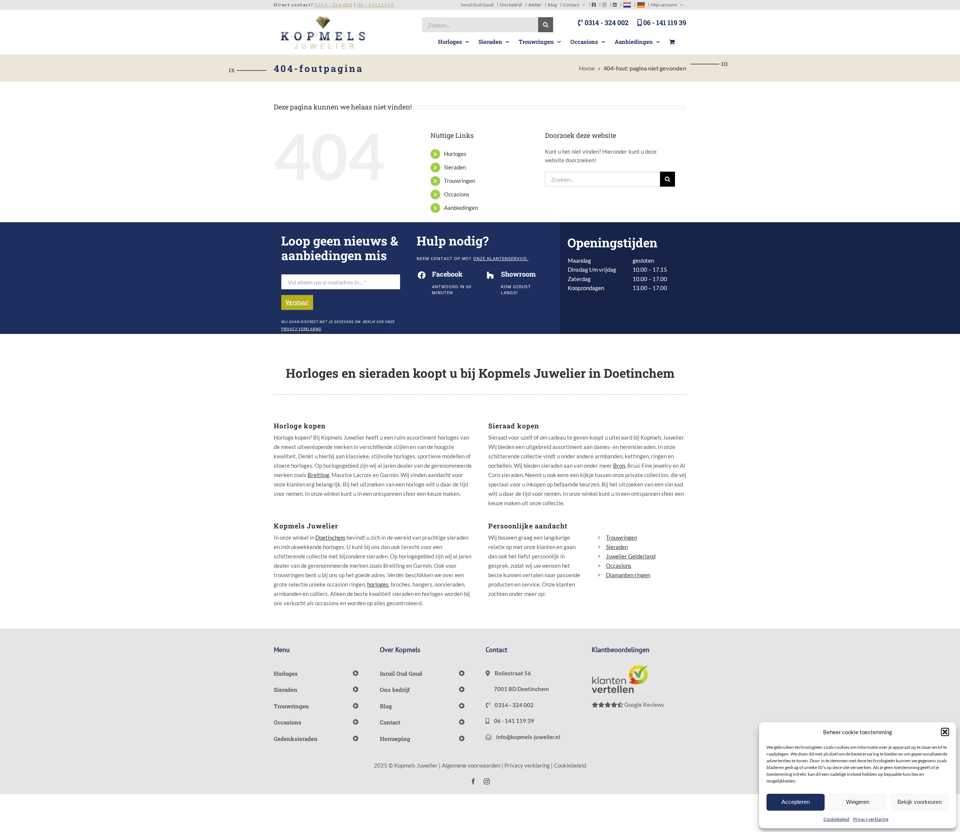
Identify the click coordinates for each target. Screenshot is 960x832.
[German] (641, 4)
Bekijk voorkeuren (919, 802)
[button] (945, 732)
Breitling (318, 474)
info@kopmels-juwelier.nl (527, 736)
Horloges (455, 153)
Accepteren (796, 802)
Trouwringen (459, 180)
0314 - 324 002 (605, 22)
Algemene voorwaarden (471, 765)
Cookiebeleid (836, 819)
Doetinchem (330, 537)
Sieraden (455, 167)
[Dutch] (627, 4)
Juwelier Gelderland (631, 556)
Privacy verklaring (870, 819)
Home (587, 68)
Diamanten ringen (628, 575)
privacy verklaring (301, 329)
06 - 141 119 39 (664, 22)
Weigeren (857, 802)
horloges (377, 584)
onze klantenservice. (500, 258)
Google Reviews (643, 704)
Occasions (457, 194)
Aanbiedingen (461, 207)
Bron (619, 465)
